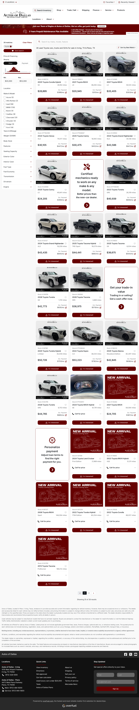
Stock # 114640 (112, 456)
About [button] (49, 19)
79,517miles (62, 139)
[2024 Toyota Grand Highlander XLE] (121, 118)
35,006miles (62, 354)
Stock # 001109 (77, 456)
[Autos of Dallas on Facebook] (124, 654)
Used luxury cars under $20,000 (49, 681)
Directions (40, 671)
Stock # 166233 (112, 348)
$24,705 (111, 414)
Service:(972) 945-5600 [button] (14, 691)
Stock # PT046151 (78, 402)
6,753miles (62, 408)
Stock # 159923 (77, 79)
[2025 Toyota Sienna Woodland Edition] (121, 333)
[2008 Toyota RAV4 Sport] (52, 494)
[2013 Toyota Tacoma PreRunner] (52, 548)
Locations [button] (36, 19)
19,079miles (96, 246)
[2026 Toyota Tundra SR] (52, 279)
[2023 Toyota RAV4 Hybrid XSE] (121, 440)
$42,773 (42, 306)
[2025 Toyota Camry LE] (52, 172)
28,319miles (131, 192)
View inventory (42, 667)
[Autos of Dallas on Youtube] (134, 654)
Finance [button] (96, 10)
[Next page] (93, 593)
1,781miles (63, 300)
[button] (10, 2)
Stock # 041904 (112, 133)
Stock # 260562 (77, 294)
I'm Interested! (53, 100)
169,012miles (61, 569)
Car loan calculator (43, 677)
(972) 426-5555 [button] (11, 675)
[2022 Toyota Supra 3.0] (86, 333)
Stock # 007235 (77, 509)
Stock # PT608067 (78, 133)
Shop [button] (59, 10)
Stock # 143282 (112, 402)
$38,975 (76, 306)
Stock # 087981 (43, 348)
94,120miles (131, 85)
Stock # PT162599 (44, 133)
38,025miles (96, 354)
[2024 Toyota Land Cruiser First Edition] (86, 440)
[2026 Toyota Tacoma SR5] (86, 279)
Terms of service (71, 681)
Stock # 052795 (43, 402)
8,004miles (131, 246)
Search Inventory (44, 10)
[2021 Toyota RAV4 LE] (86, 64)
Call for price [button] (80, 414)
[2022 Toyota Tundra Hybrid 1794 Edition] (86, 494)
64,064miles (131, 408)
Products (121, 10)
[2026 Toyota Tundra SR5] (52, 387)
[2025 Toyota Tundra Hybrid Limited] (52, 333)
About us (68, 667)
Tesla (38, 684)
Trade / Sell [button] (71, 10)
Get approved (41, 674)
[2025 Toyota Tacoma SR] (121, 225)
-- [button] (100, 414)
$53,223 (77, 360)
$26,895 (42, 91)
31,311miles (131, 461)
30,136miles (131, 139)
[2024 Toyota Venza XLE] (52, 118)
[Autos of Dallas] (17, 14)
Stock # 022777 (77, 240)
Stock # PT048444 (78, 348)
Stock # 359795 (43, 294)
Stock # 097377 (43, 509)
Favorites (109, 2)
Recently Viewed (127, 2)
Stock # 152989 (112, 79)
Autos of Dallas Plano (44, 687)
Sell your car (70, 674)
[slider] (3, 73)
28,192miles (62, 85)
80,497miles (131, 354)
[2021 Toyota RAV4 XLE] (121, 387)
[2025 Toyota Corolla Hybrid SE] (52, 64)
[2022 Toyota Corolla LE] (121, 494)
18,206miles (62, 246)
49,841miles (62, 192)
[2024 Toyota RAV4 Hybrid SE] (86, 387)
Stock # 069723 (43, 79)
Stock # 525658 (43, 187)
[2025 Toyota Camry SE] (86, 118)
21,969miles (96, 461)
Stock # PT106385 (113, 187)
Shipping (85, 10)
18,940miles (96, 139)
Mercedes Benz (71, 684)
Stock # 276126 (112, 509)
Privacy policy (70, 677)
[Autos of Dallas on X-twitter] (129, 654)
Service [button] (108, 10)
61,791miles (96, 408)
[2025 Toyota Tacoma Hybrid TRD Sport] (86, 225)
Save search (19, 51)
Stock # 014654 (112, 240)
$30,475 (77, 145)
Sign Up (115, 689)
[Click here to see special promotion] (69, 26)
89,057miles (131, 515)
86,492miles (96, 85)
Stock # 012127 (43, 240)
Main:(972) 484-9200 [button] (13, 688)
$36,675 (111, 252)
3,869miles (96, 300)
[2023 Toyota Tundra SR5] (121, 172)
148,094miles (61, 515)
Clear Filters (27, 42)
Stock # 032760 (43, 563)
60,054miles (96, 515)
